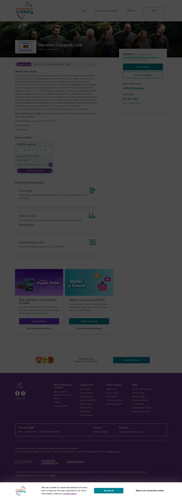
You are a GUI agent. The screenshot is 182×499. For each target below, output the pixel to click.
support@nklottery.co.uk (131, 431)
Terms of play (138, 396)
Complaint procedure (142, 407)
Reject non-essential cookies (150, 490)
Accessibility (138, 403)
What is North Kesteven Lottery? (63, 393)
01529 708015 (101, 431)
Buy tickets (143, 67)
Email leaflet (112, 396)
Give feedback (131, 360)
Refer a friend (89, 321)
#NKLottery (20, 398)
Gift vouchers (86, 392)
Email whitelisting (140, 400)
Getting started (114, 403)
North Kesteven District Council (67, 471)
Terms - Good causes (142, 389)
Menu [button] (132, 10)
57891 (52, 475)
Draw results (86, 407)
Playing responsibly (141, 411)
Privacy (57, 402)
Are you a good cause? (106, 10)
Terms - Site (138, 392)
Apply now (111, 389)
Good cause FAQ (114, 400)
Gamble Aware (113, 451)
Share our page (143, 75)
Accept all (109, 490)
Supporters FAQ (88, 400)
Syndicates (85, 411)
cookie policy (70, 493)
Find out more (26, 224)
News (56, 398)
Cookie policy (60, 405)
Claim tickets (86, 396)
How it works (86, 403)
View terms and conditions (39, 328)
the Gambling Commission (133, 471)
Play (83, 10)
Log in (154, 10)
